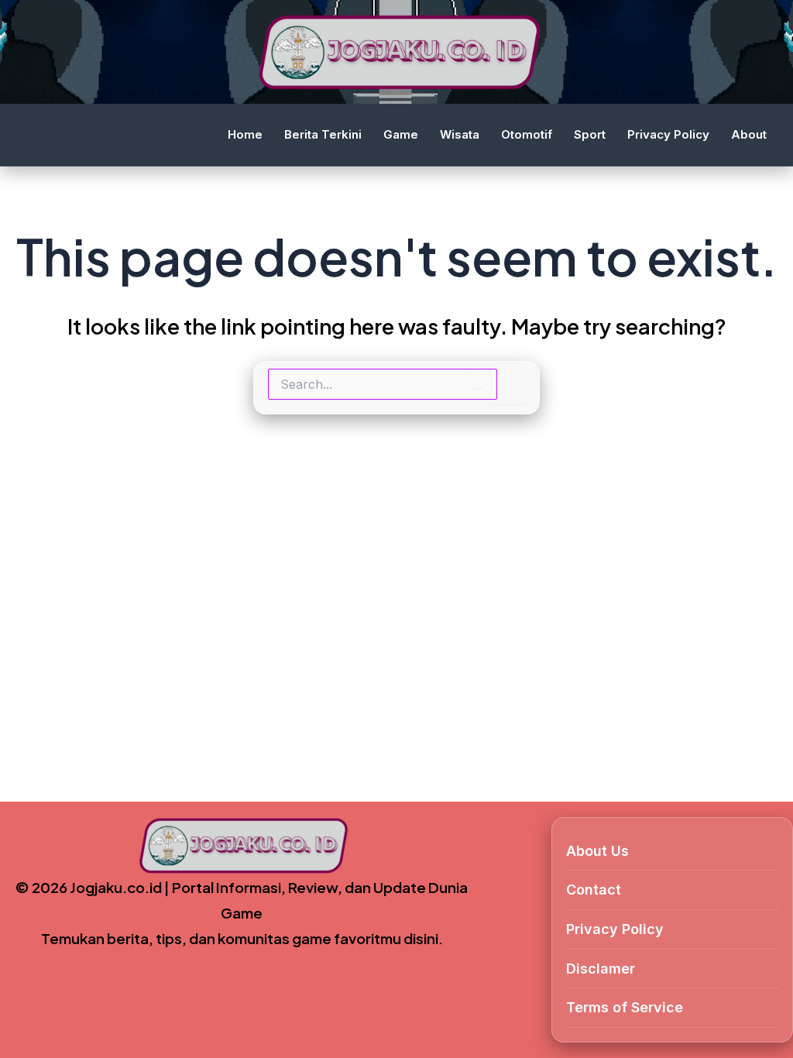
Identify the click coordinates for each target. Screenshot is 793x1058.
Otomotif (526, 134)
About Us (597, 851)
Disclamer (600, 968)
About (749, 134)
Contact (593, 889)
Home (245, 134)
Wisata (459, 134)
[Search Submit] (478, 379)
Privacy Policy (668, 134)
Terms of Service (624, 1007)
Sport (590, 134)
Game (400, 134)
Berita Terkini (323, 134)
